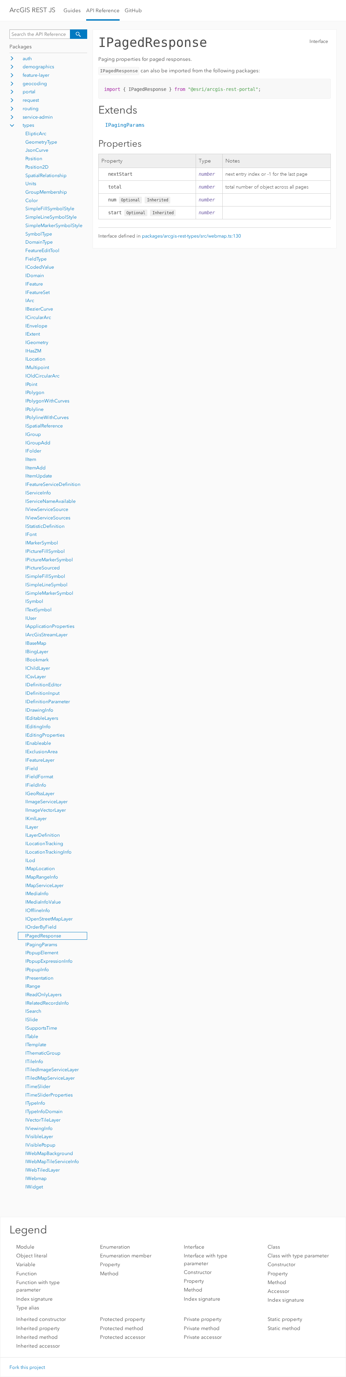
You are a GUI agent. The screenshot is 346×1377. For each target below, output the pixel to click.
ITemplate (35, 1045)
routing (31, 109)
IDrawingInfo (39, 710)
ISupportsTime (41, 1028)
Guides (72, 10)
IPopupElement (41, 953)
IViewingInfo (39, 1128)
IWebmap (36, 1178)
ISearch (33, 1011)
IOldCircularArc (42, 376)
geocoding (35, 84)
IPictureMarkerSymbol (49, 560)
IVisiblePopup (40, 1145)
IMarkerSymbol (41, 543)
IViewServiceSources (47, 518)
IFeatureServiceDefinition (52, 484)
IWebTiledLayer (42, 1170)
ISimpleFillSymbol (45, 576)
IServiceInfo (38, 493)
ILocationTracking (44, 843)
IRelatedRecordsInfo (47, 1003)
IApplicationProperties (49, 626)
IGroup (33, 434)
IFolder (33, 451)
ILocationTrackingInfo (48, 852)
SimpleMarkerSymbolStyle (53, 225)
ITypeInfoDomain (44, 1111)
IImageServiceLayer (46, 802)
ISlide (31, 1020)
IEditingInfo (38, 727)
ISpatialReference (44, 426)
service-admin (38, 117)
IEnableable (38, 743)
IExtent (32, 334)
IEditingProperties (45, 735)
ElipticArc (35, 134)
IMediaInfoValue (43, 902)
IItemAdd (35, 468)
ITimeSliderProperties (49, 1095)
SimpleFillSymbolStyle (49, 209)
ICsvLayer (35, 677)
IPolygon (34, 392)
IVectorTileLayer (42, 1120)
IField (31, 768)
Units (30, 184)
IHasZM (33, 351)
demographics (38, 67)
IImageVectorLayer (45, 810)
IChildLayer (37, 668)
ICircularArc (38, 317)
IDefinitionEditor (43, 685)
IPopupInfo (37, 970)
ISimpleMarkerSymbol (49, 593)
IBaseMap (35, 643)
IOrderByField (40, 927)
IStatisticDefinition (45, 526)
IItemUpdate (38, 476)
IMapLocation (40, 868)
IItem (30, 459)
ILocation (35, 359)
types (28, 125)
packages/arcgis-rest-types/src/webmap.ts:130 (191, 236)
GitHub (133, 10)
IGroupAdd (37, 443)
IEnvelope (36, 326)
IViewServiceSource (46, 509)
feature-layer (36, 75)
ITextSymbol (38, 610)
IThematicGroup (42, 1053)
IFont (30, 534)
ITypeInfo (35, 1103)
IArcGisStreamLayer (46, 635)
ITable (31, 1036)
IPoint (31, 384)
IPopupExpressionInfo (49, 961)
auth (27, 59)
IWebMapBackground (49, 1153)
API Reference (103, 10)
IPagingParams (41, 945)
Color (31, 200)
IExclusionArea (41, 752)
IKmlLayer (36, 818)
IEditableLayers (41, 718)
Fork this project (27, 1367)
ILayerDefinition (42, 835)
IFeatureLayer (39, 760)
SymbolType (38, 234)
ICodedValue (39, 267)
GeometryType (41, 142)
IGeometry (36, 342)
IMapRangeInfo (41, 877)
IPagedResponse (43, 936)
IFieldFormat (39, 777)
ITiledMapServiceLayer (50, 1078)
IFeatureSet (37, 292)
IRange (32, 986)
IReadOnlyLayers (43, 995)
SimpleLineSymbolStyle (51, 217)
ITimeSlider (37, 1086)
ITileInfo (34, 1061)
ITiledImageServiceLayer (52, 1070)
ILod (30, 860)
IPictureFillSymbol (45, 551)
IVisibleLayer (39, 1136)
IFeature (34, 284)
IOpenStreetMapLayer (49, 919)
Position (33, 159)
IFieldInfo (35, 785)
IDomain (34, 275)
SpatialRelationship (46, 175)
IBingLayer (36, 652)
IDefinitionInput (42, 693)
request (31, 100)
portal (29, 92)
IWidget (34, 1187)
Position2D (37, 167)
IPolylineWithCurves (47, 417)
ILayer (31, 827)
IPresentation (39, 978)
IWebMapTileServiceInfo (52, 1161)
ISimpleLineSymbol (46, 585)
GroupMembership (46, 192)
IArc (29, 300)
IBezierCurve (39, 309)
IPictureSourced (42, 568)
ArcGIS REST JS (32, 10)
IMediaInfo (37, 893)
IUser (30, 618)
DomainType (39, 242)
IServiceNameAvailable (50, 501)
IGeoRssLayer (39, 793)
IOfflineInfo (37, 910)
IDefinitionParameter (47, 702)
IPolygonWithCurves (47, 401)
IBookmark (37, 660)
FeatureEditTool (42, 250)
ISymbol (34, 601)
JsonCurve (36, 150)
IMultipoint (37, 367)
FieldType (36, 259)
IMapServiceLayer (44, 885)
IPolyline (34, 409)
